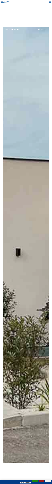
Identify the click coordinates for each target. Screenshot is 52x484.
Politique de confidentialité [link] (25, 482)
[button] (3, 244)
